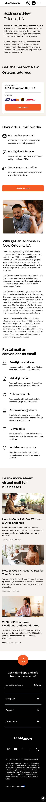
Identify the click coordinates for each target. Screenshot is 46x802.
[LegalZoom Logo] (12, 3)
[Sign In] (34, 3)
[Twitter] (37, 749)
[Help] (28, 3)
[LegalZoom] (23, 738)
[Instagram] (8, 749)
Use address (23, 107)
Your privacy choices (14, 786)
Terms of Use (24, 776)
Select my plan (23, 188)
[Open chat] (43, 798)
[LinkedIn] (23, 749)
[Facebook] (30, 749)
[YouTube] (15, 749)
